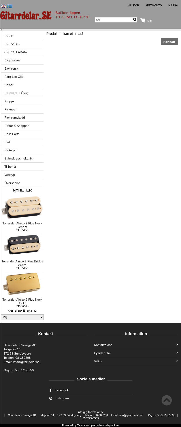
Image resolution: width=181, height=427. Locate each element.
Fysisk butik (102, 353)
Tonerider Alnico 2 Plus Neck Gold (22, 301)
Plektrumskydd (14, 117)
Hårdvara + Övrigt (16, 93)
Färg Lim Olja (13, 76)
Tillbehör (10, 166)
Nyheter (22, 190)
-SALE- (9, 36)
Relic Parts (11, 134)
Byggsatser (12, 60)
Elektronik (11, 68)
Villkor (133, 5)
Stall (7, 142)
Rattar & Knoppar (16, 125)
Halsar (8, 85)
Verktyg (9, 174)
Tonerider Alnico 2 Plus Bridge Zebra (22, 263)
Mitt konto (154, 5)
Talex (80, 425)
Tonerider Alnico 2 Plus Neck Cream (22, 225)
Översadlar (12, 183)
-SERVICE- (12, 44)
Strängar (10, 150)
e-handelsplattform (108, 425)
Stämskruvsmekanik (18, 158)
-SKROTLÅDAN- (15, 52)
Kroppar (10, 101)
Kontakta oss (103, 345)
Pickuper (10, 109)
